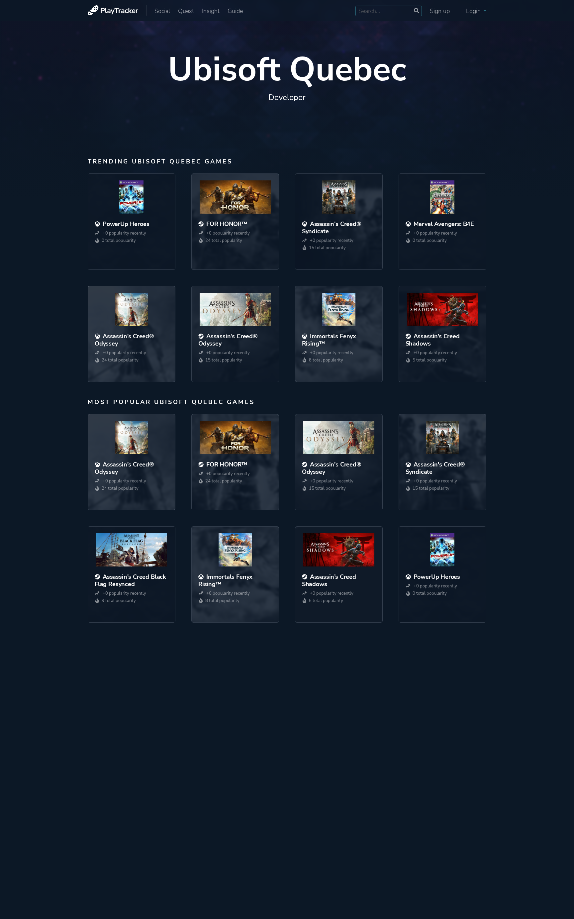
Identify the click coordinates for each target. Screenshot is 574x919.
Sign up (440, 11)
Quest (186, 11)
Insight (211, 11)
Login (474, 11)
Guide (235, 11)
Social (162, 11)
